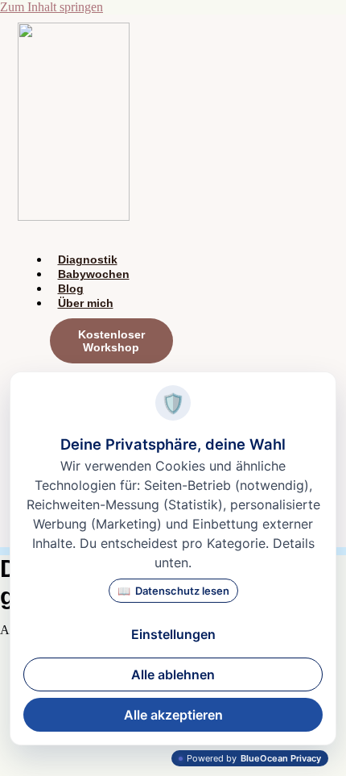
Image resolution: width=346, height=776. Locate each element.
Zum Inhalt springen (51, 7)
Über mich (85, 303)
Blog (71, 288)
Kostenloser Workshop (111, 341)
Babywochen (94, 274)
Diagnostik (87, 259)
